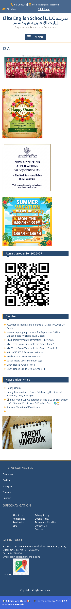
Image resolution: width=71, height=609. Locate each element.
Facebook (7, 474)
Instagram (7, 486)
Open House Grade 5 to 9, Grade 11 (26, 368)
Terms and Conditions (46, 522)
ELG (15, 525)
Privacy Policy (42, 515)
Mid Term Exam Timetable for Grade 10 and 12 (32, 348)
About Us (18, 515)
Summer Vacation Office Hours (23, 407)
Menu (39, 37)
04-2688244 (20, 4)
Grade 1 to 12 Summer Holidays (24, 356)
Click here (44, 9)
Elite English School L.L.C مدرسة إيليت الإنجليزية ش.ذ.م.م (36, 20)
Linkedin (6, 498)
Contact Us (41, 525)
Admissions (19, 518)
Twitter (6, 480)
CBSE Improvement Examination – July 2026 (30, 339)
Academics (18, 522)
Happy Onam (14, 387)
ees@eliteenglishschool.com (45, 4)
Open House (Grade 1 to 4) (21, 364)
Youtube (6, 492)
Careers (39, 529)
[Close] (68, 598)
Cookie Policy (42, 518)
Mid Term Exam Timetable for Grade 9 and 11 (31, 344)
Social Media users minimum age (24, 360)
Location (8, 574)
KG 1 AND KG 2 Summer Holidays (25, 352)
